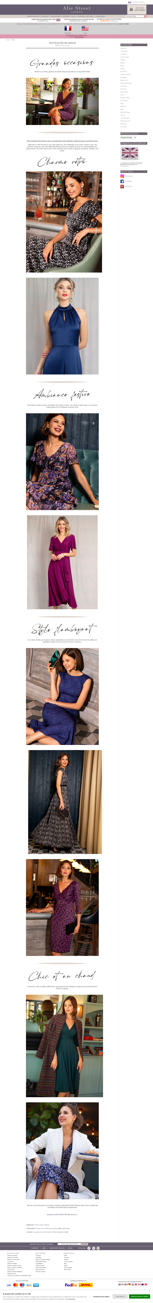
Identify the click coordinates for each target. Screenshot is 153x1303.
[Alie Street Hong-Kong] (145, 1284)
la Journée (10, 1261)
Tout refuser (120, 1296)
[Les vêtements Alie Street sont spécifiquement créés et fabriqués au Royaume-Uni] (129, 160)
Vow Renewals (124, 118)
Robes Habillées (33, 16)
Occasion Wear (124, 97)
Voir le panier (139, 10)
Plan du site (67, 1269)
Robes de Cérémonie (13, 1259)
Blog (73, 16)
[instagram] (98, 1248)
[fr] (67, 31)
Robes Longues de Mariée (14, 1267)
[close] (149, 1291)
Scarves (122, 115)
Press (122, 109)
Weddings (123, 124)
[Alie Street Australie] (142, 1284)
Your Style (123, 127)
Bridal (122, 66)
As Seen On (123, 54)
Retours (89, 16)
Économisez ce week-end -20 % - (76, 36)
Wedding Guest (125, 121)
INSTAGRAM (129, 176)
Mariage (45, 16)
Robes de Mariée (12, 1263)
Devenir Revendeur (41, 1267)
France (68, 33)
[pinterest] (94, 1248)
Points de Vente (40, 1265)
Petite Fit (123, 106)
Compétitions (39, 1263)
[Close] (133, 24)
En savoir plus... (125, 166)
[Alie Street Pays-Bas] (132, 1284)
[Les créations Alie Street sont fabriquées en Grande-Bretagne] (58, 20)
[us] (85, 31)
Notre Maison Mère (41, 1261)
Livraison (80, 16)
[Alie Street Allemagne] (129, 1284)
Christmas (123, 71)
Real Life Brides (125, 112)
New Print (123, 89)
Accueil (8, 40)
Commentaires (55, 16)
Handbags (123, 77)
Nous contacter (68, 1261)
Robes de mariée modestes (15, 1271)
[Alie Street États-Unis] (136, 1284)
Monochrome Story (126, 83)
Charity (122, 68)
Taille (65, 1255)
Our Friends (124, 100)
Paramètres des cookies (101, 1296)
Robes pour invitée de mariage (47, 1228)
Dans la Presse (40, 1269)
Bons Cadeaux (68, 1267)
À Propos (38, 1255)
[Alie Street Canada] (139, 1284)
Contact (35, 1248)
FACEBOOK (128, 181)
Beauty (122, 63)
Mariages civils (11, 1273)
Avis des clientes (40, 1271)
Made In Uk (123, 80)
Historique (38, 1257)
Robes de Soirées (12, 1255)
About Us (123, 48)
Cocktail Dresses (125, 74)
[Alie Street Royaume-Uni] (119, 1284)
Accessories (124, 51)
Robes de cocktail (12, 1257)
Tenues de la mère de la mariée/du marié (19, 1275)
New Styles (123, 92)
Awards (122, 60)
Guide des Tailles (57, 1248)
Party (122, 103)
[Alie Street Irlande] (123, 1284)
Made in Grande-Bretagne (43, 1259)
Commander (99, 16)
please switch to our (114, 24)
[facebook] (89, 1248)
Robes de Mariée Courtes (14, 1265)
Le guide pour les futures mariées (45, 1232)
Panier (66, 1265)
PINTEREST (128, 186)
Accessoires (10, 1269)
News (122, 95)
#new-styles (39, 1225)
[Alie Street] (66, 13)
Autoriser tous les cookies (139, 1296)
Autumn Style (124, 57)
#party (46, 1225)
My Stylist (123, 86)
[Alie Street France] (126, 1284)
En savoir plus (70, 1299)
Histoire (66, 16)
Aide (44, 1248)
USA (85, 33)
